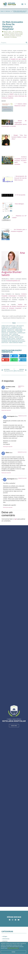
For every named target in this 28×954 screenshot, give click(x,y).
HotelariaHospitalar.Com (13, 280)
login (15, 519)
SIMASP (11, 94)
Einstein (4, 330)
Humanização (19, 34)
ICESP (10, 334)
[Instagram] (12, 919)
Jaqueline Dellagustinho (10, 335)
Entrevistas (11, 33)
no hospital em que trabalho (17, 59)
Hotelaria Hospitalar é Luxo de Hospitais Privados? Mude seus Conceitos (20, 160)
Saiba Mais (14, 725)
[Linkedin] (15, 919)
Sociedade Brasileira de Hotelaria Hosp (13, 339)
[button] (22, 4)
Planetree (18, 35)
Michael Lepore (11, 338)
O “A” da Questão (20, 195)
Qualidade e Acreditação (10, 37)
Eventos (17, 33)
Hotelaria (12, 34)
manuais (11, 337)
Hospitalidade (11, 331)
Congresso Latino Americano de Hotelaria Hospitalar (12, 328)
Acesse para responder (6, 410)
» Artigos (4, 936)
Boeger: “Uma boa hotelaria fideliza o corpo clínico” (19, 137)
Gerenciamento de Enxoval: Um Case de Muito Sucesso (20, 178)
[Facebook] (9, 919)
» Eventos (4, 941)
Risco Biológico (19, 204)
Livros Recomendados (9, 35)
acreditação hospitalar (8, 325)
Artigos (6, 33)
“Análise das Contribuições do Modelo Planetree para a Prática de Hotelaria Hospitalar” (14, 306)
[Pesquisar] (26, 42)
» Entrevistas (5, 938)
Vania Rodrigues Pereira (16, 342)
